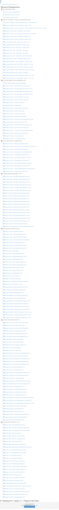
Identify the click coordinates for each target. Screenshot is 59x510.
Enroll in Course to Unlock (29, 506)
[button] (0, 1)
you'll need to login (34, 505)
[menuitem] (0, 2)
